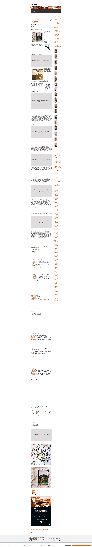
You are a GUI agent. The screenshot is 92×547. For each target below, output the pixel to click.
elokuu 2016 (55, 282)
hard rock (60, 160)
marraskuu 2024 (56, 205)
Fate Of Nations (33, 336)
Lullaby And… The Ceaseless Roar (35, 346)
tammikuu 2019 (56, 259)
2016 (55, 156)
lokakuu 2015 (56, 290)
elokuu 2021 (55, 235)
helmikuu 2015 (56, 296)
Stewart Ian (41, 529)
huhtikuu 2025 (56, 201)
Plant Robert (37, 529)
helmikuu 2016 (56, 287)
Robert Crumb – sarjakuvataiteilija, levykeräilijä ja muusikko (57, 186)
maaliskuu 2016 (56, 286)
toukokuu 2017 (56, 275)
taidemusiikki (58, 172)
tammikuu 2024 (56, 212)
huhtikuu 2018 (56, 266)
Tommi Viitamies (55, 125)
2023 (56, 158)
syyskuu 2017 (56, 272)
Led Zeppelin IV (33, 295)
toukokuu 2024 (56, 209)
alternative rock (57, 159)
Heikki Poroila (55, 76)
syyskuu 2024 (56, 207)
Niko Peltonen (55, 108)
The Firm (32, 368)
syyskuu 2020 (56, 243)
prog (59, 166)
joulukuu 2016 (56, 279)
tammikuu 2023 (56, 222)
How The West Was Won (34, 306)
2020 (58, 156)
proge (55, 167)
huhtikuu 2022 (56, 229)
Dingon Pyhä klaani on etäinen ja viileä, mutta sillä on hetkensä (57, 180)
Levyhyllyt (34, 4)
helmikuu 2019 (56, 258)
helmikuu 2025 (56, 203)
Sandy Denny (34, 282)
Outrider (32, 367)
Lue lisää (49, 545)
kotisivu (36, 251)
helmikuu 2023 (56, 221)
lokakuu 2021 (56, 234)
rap (58, 169)
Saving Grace (32, 353)
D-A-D (33, 264)
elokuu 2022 (55, 226)
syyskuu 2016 (56, 281)
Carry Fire (36, 29)
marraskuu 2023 (56, 214)
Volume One (32, 331)
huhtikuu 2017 (56, 276)
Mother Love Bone (34, 274)
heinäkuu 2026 (56, 190)
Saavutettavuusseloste (52, 538)
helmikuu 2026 (56, 194)
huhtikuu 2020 (56, 247)
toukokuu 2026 (56, 192)
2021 (59, 157)
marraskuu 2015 (56, 289)
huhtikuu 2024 (56, 210)
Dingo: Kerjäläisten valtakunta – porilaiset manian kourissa (57, 182)
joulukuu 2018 (56, 260)
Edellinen (32, 17)
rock (39, 529)
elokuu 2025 (55, 199)
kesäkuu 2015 (56, 293)
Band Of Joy (32, 345)
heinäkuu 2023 (56, 217)
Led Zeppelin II (33, 292)
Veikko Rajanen (55, 147)
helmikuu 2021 (56, 239)
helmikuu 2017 (56, 277)
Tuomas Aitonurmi (55, 136)
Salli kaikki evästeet (75, 545)
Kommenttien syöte (56, 302)
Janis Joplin (33, 267)
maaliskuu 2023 (56, 220)
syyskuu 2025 (56, 198)
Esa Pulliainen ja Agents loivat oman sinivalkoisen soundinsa (57, 32)
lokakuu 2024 (56, 206)
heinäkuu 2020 (56, 245)
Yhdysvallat (56, 173)
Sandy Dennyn (47, 150)
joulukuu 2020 (56, 241)
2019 (57, 156)
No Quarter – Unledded (34, 337)
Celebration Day (33, 308)
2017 (56, 156)
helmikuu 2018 (56, 268)
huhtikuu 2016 (56, 285)
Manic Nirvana (32, 335)
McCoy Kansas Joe (47, 528)
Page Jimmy (34, 529)
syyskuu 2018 (56, 262)
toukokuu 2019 (56, 256)
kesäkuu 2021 (56, 236)
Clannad (33, 261)
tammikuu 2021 (56, 240)
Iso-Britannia (58, 162)
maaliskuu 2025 (56, 202)
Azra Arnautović (55, 70)
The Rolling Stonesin (40, 140)
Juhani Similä (55, 81)
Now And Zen (32, 333)
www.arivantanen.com (37, 249)
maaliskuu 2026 (56, 193)
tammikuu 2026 (56, 195)
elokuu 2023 (55, 216)
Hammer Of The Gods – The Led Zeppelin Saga (37, 399)
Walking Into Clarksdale (34, 325)
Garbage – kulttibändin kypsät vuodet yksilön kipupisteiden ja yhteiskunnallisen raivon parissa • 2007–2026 (57, 41)
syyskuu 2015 (56, 291)
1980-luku (57, 152)
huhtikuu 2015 (56, 295)
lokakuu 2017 (56, 271)
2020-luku (56, 157)
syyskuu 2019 (56, 253)
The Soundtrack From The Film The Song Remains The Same (39, 299)
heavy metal (55, 161)
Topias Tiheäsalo (55, 130)
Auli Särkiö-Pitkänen (55, 65)
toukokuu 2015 (56, 294)
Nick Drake (33, 276)
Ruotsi (55, 170)
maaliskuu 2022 (56, 230)
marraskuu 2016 (56, 280)
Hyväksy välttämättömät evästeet (85, 545)
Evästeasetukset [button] (58, 538)
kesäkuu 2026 (56, 191)
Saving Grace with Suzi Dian (38, 30)
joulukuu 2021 (56, 232)
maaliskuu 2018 (56, 267)
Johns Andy (32, 528)
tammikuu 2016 (56, 288)
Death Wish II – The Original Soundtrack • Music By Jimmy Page (39, 365)
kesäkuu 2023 (56, 218)
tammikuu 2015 (56, 297)
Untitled (44, 529)
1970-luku (59, 151)
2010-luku (58, 155)
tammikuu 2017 (56, 278)
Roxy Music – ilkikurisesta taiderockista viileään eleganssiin (57, 26)
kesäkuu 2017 (56, 274)
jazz (60, 162)
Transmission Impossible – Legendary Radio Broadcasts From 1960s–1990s (40, 360)
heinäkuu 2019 (56, 254)
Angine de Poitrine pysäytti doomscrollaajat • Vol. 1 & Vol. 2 (57, 44)
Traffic (33, 286)
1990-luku (56, 153)
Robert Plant (36, 45)
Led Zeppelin (32, 291)
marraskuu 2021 (56, 233)
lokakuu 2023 (56, 215)
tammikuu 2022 (56, 231)
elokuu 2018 (55, 263)
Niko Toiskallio (55, 114)
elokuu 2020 (55, 244)
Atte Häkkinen (55, 59)
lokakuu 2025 (56, 197)
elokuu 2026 (55, 189)
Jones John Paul (35, 528)
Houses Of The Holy (33, 296)
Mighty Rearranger (33, 342)
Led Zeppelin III (33, 294)
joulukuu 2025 (56, 196)
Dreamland (32, 341)
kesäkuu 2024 (56, 208)
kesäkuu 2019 (56, 255)
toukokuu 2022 (56, 228)
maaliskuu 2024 (56, 211)
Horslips (33, 266)
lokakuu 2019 (56, 252)
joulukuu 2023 (56, 213)
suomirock (55, 171)
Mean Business (33, 369)
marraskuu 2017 (56, 270)
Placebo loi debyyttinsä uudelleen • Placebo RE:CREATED (57, 34)
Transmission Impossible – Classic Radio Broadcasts (37, 376)
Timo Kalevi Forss (55, 119)
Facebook (36, 252)
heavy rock (58, 161)
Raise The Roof (33, 351)
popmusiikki (56, 166)
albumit (55, 159)
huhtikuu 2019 (56, 257)
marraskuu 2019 (56, 251)
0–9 (35, 11)
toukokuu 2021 (56, 237)
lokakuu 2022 (56, 224)
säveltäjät (55, 172)
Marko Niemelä (55, 97)
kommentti (46, 529)
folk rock (58, 160)
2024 (57, 158)
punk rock (57, 169)
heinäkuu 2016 (56, 283)
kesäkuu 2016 (56, 284)
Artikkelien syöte (56, 300)
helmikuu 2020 (56, 249)
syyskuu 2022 (56, 225)
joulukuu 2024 (56, 204)
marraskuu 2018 (56, 261)
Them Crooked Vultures (34, 381)
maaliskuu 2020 (56, 248)
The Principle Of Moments (34, 330)
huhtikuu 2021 (56, 238)
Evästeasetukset (68, 545)
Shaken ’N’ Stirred (33, 332)
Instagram (36, 253)
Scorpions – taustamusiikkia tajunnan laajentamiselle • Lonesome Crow (57, 30)
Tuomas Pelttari (55, 142)
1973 (54, 152)
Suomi (57, 170)
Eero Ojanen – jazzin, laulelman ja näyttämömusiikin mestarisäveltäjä (57, 18)
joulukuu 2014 (56, 298)
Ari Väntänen (37, 22)
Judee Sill (33, 272)
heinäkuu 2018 (56, 264)
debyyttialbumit (55, 160)
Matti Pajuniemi (55, 102)
